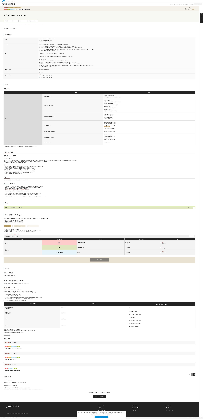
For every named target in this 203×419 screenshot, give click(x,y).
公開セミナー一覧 (172, 4)
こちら (14, 275)
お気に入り (193, 9)
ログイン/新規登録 (185, 4)
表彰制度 (167, 408)
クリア (192, 236)
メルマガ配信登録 (100, 408)
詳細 (12, 20)
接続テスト (25, 186)
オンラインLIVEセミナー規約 (17, 196)
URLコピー (189, 9)
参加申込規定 (134, 408)
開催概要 (6, 20)
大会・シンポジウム (179, 4)
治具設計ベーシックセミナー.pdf (46, 75)
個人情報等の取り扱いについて (5, 417)
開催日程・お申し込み (31, 20)
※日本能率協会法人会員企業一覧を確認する (12, 229)
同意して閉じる (101, 417)
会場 (20, 20)
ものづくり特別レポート (169, 410)
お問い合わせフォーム (18, 283)
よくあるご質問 (134, 410)
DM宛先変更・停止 (134, 405)
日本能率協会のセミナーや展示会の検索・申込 (8, 3)
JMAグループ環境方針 (14, 417)
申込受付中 (6, 342)
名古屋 (9, 346)
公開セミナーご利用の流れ (136, 407)
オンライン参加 (14, 346)
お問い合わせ (191, 4)
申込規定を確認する (7, 335)
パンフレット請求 (101, 405)
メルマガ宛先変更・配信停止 (102, 410)
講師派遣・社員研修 (169, 407)
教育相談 (99, 407)
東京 (6, 346)
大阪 (18, 346)
